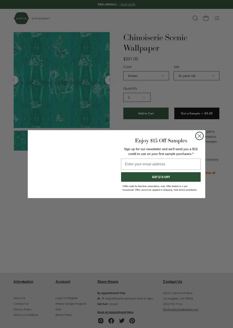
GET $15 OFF (161, 177)
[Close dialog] (199, 136)
